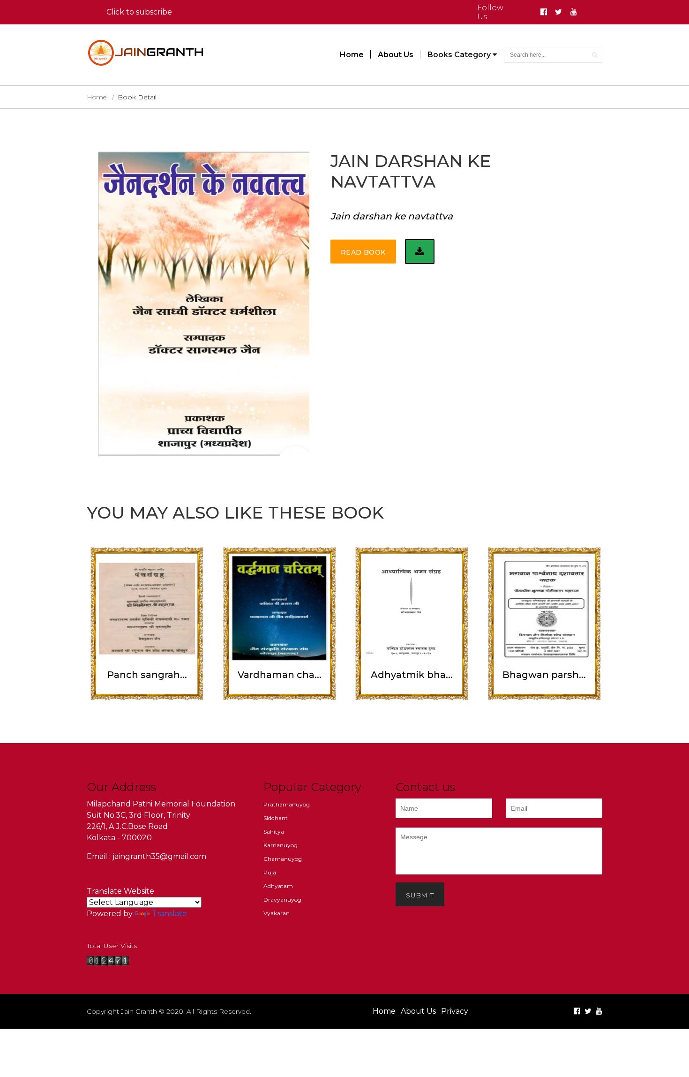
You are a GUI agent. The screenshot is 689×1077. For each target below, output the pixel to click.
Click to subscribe (139, 12)
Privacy (454, 1011)
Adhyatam (278, 885)
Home (352, 54)
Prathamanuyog (286, 804)
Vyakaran (276, 913)
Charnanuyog (282, 858)
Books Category (460, 54)
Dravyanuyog (282, 899)
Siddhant (275, 817)
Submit (420, 895)
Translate (169, 913)
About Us (395, 54)
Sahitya (273, 831)
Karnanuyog (280, 845)
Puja (269, 872)
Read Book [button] (363, 252)
